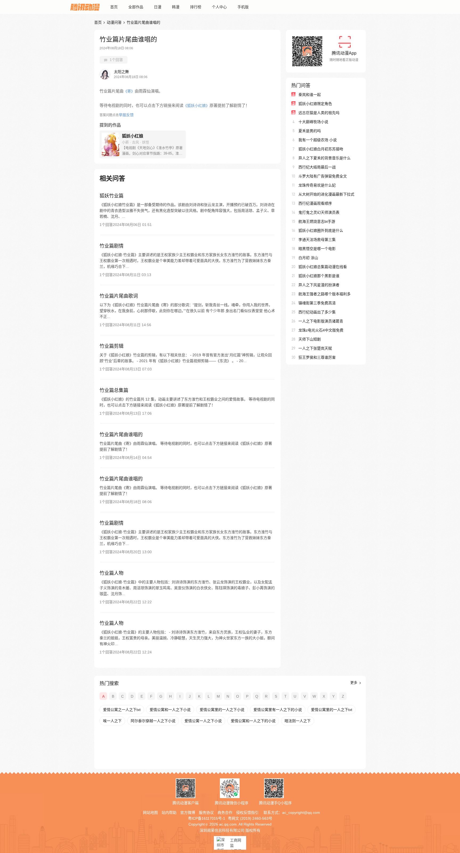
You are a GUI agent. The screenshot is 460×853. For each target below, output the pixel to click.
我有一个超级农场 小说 (317, 140)
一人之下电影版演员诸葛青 (320, 321)
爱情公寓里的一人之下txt (331, 710)
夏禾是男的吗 (309, 131)
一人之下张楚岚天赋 (315, 348)
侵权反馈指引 (247, 812)
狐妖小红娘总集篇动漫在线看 (322, 267)
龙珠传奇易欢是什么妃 (317, 185)
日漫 (157, 7)
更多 (354, 683)
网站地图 (150, 812)
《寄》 (129, 91)
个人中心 (219, 7)
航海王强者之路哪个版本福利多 (324, 294)
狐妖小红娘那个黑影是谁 (318, 276)
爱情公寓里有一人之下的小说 (277, 710)
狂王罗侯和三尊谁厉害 (317, 357)
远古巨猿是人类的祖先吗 (318, 113)
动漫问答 (114, 22)
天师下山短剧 (309, 339)
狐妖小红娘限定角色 (315, 104)
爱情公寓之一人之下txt (122, 710)
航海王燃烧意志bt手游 (316, 221)
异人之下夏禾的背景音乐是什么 (324, 158)
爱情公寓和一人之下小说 (170, 710)
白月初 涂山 (308, 258)
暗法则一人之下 (298, 721)
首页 (114, 7)
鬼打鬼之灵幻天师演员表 (318, 212)
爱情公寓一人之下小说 (203, 721)
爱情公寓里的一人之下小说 (222, 710)
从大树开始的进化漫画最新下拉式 (326, 194)
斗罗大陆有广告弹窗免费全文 (322, 176)
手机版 (243, 7)
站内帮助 (169, 812)
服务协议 (206, 812)
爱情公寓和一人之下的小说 (253, 721)
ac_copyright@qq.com (301, 812)
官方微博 (187, 812)
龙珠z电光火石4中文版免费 (320, 330)
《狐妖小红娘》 (196, 105)
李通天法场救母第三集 (317, 239)
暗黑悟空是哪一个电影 (317, 248)
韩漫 (175, 7)
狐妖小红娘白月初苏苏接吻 (320, 149)
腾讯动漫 (85, 7)
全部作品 (135, 7)
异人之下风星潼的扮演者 (318, 285)
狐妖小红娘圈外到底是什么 (320, 230)
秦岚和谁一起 (309, 94)
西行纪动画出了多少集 (317, 312)
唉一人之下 (112, 721)
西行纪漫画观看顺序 (315, 203)
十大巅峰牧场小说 (313, 122)
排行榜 (195, 7)
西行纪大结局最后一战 (317, 167)
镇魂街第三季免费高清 (317, 303)
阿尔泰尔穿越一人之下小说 (153, 721)
